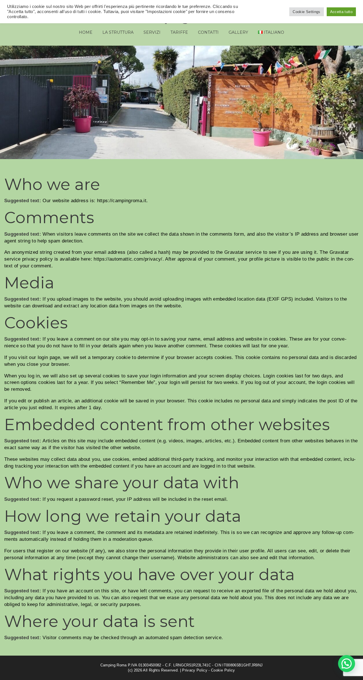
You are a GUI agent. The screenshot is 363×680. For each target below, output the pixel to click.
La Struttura (118, 32)
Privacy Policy (194, 670)
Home (85, 32)
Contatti (208, 32)
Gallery (238, 32)
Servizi (152, 32)
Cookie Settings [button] (306, 12)
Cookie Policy (223, 670)
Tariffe (179, 32)
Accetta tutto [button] (341, 12)
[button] (346, 663)
